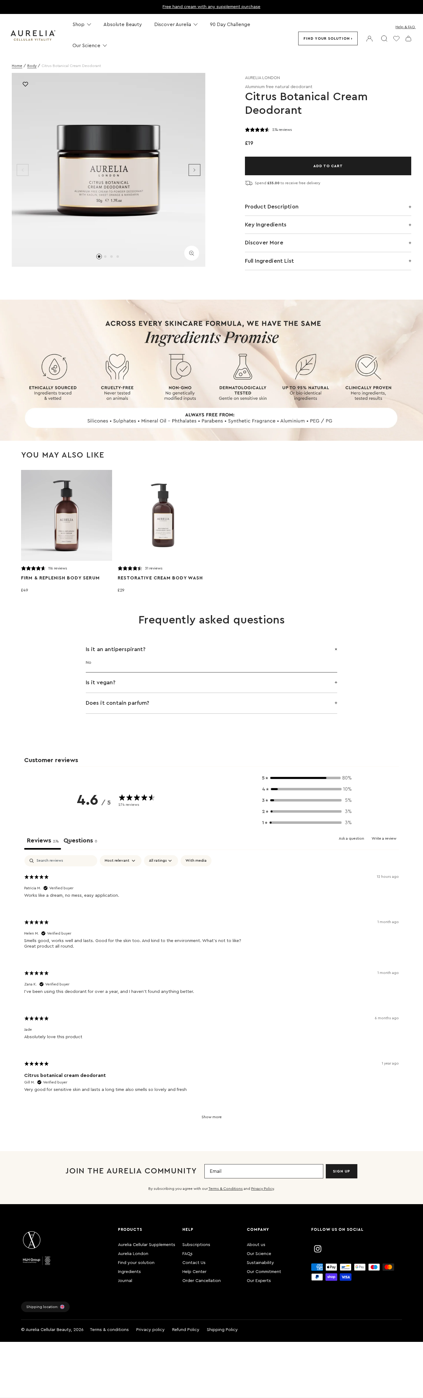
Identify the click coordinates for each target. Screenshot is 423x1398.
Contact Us (194, 1263)
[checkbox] (196, 860)
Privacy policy (150, 1330)
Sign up (341, 1171)
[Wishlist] (396, 38)
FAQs (187, 1254)
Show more (212, 1117)
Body (32, 66)
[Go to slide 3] (111, 256)
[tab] (80, 842)
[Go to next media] (194, 170)
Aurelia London (133, 1254)
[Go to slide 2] (105, 256)
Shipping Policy (222, 1330)
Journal (125, 1281)
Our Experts (259, 1281)
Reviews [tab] (43, 840)
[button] (307, 778)
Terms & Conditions (225, 1188)
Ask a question (351, 838)
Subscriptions (196, 1245)
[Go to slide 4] (117, 256)
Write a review (384, 838)
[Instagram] (317, 1248)
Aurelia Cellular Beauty (48, 1330)
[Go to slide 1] (99, 256)
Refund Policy (185, 1330)
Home (17, 66)
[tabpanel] (211, 991)
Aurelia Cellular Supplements (146, 1245)
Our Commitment (264, 1272)
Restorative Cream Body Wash (160, 578)
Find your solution (326, 38)
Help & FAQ (405, 27)
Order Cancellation (201, 1281)
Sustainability (260, 1263)
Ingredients (129, 1272)
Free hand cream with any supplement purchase (211, 7)
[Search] (384, 38)
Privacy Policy (262, 1188)
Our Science (259, 1254)
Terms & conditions (109, 1330)
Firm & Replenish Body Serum (60, 578)
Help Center (194, 1272)
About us (256, 1245)
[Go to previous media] (22, 170)
